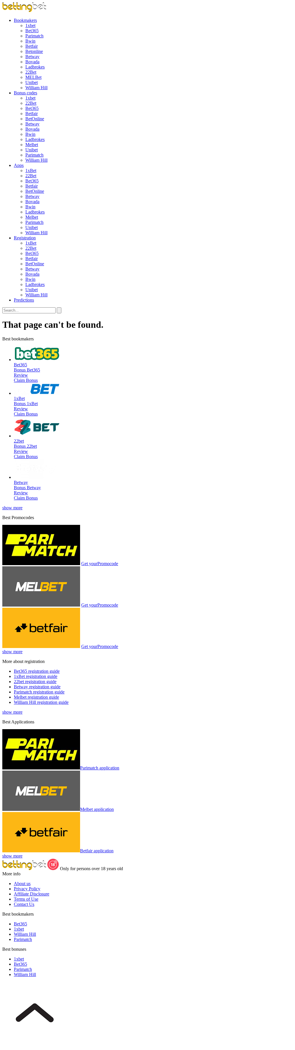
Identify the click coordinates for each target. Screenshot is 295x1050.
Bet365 (32, 30)
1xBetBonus (20, 401)
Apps (19, 165)
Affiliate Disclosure (31, 893)
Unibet (31, 82)
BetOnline (34, 118)
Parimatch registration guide (39, 691)
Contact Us (24, 904)
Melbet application (97, 809)
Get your (99, 563)
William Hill (36, 87)
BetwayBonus (21, 485)
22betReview (25, 449)
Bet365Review (27, 372)
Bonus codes (25, 92)
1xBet (30, 170)
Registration (25, 237)
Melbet (31, 144)
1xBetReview (26, 406)
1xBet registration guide (35, 676)
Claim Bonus (26, 380)
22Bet (30, 72)
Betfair (31, 46)
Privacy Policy (27, 888)
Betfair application (97, 850)
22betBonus (20, 444)
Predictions (24, 300)
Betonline (34, 51)
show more (12, 507)
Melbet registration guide (36, 697)
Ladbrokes (35, 66)
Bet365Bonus (20, 367)
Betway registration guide (37, 686)
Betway (32, 56)
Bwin (30, 41)
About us (22, 883)
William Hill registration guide (41, 702)
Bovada (32, 61)
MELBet (33, 77)
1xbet (30, 25)
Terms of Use (26, 899)
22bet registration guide (35, 681)
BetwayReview (27, 490)
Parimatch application (99, 767)
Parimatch (34, 35)
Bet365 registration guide (37, 671)
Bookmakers (25, 20)
